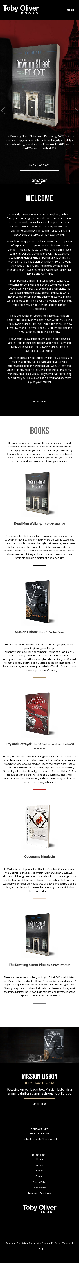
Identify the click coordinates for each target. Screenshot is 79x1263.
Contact (39, 1180)
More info (39, 405)
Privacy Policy (39, 1186)
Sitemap (39, 1252)
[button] (3, 112)
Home (39, 1163)
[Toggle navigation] (68, 9)
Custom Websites (62, 1247)
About (39, 1169)
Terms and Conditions (39, 1197)
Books (39, 1174)
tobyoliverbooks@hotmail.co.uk (40, 1143)
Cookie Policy (39, 1191)
